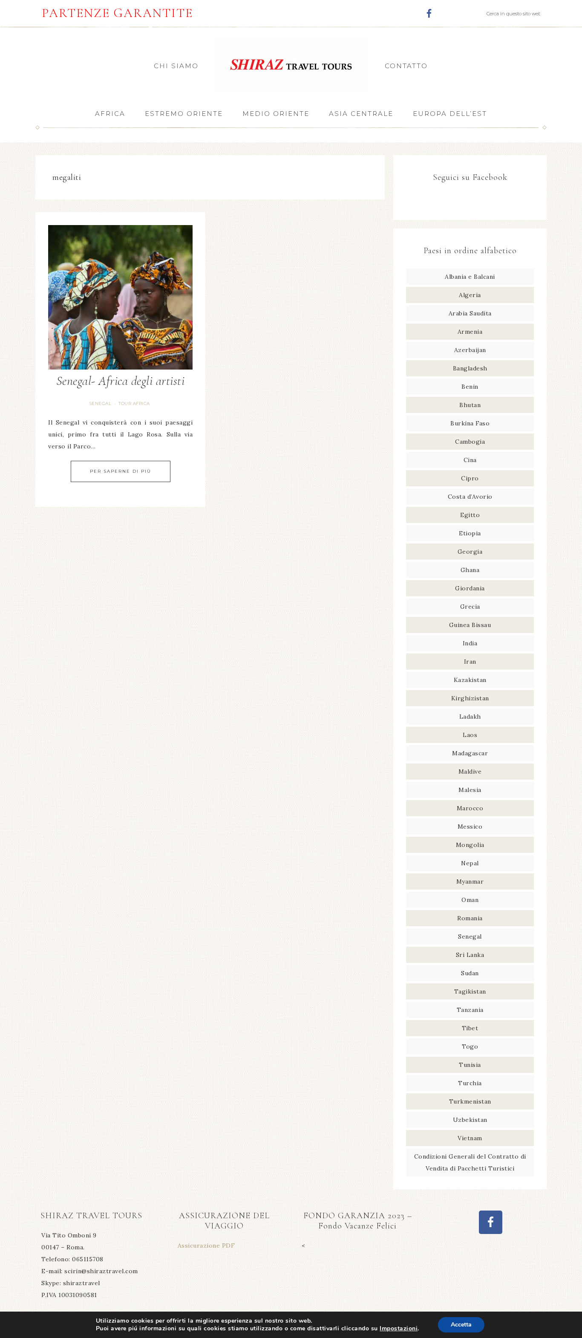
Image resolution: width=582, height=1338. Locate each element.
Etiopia (470, 533)
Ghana (470, 570)
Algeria (470, 295)
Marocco (470, 808)
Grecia (470, 606)
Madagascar (470, 753)
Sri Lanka (470, 955)
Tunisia (470, 1065)
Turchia (470, 1083)
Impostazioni (399, 1328)
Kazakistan (470, 680)
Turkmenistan (470, 1101)
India (470, 643)
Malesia (469, 790)
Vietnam (470, 1138)
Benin (469, 386)
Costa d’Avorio (470, 496)
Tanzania (470, 1010)
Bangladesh (470, 368)
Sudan (470, 973)
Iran (470, 661)
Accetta (461, 1325)
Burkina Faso (470, 423)
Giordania (470, 588)
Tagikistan (470, 991)
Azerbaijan (470, 350)
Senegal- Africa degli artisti (120, 381)
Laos (470, 735)
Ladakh (470, 716)
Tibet (470, 1028)
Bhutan (470, 405)
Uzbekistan (470, 1120)
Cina (470, 460)
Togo (470, 1046)
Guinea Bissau (470, 625)
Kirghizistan (470, 698)
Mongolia (470, 845)
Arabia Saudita (470, 313)
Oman (469, 900)
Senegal (100, 403)
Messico (470, 826)
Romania (470, 918)
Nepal (470, 863)
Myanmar (470, 881)
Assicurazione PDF (206, 1245)
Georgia (470, 551)
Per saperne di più (120, 471)
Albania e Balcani (470, 276)
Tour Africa (134, 403)
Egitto (470, 515)
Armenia (470, 331)
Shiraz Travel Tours (291, 64)
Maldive (470, 771)
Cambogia (470, 441)
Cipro (470, 478)
